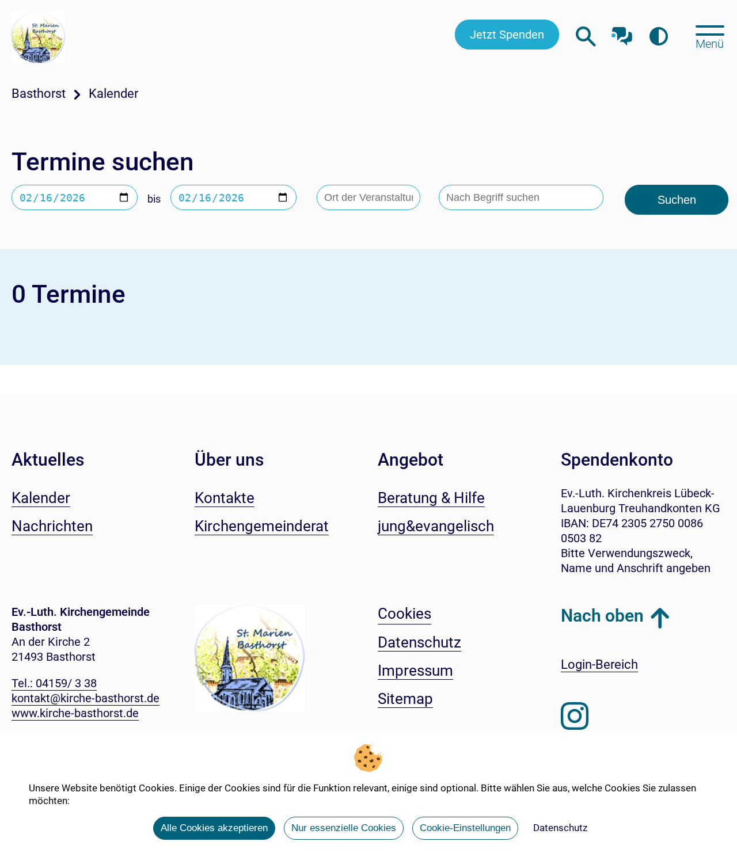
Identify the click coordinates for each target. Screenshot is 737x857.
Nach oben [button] (602, 615)
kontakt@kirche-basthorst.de (85, 698)
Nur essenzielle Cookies (343, 827)
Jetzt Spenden (507, 34)
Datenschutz (560, 827)
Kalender (113, 93)
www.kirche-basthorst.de (75, 713)
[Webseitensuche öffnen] (585, 37)
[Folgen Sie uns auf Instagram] (574, 716)
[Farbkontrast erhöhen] (658, 37)
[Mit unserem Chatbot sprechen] (622, 33)
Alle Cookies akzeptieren (214, 827)
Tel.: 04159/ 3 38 (54, 683)
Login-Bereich (599, 664)
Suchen (677, 199)
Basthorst (39, 93)
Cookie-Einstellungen (465, 827)
